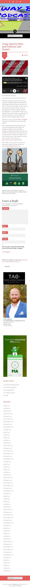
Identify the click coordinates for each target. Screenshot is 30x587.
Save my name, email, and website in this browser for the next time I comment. (13, 247)
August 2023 (8, 493)
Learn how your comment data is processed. (15, 260)
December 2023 (9, 483)
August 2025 (8, 429)
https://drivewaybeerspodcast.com (12, 140)
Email (4, 232)
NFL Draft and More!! (10, 387)
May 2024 (7, 469)
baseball (20, 190)
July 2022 (7, 528)
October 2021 (8, 552)
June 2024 (7, 467)
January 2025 (8, 448)
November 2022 (9, 517)
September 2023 (9, 491)
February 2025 (8, 445)
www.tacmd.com (7, 325)
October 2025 (8, 424)
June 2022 (7, 531)
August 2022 (8, 525)
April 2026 (7, 408)
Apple (19, 127)
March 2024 (8, 475)
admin (26, 55)
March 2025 (8, 443)
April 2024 (7, 472)
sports (9, 193)
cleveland (8, 191)
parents (6, 193)
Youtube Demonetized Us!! (12, 385)
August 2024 (8, 461)
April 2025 (7, 440)
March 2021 (8, 571)
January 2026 (8, 416)
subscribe (9, 125)
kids (3, 193)
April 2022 (7, 536)
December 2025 (9, 419)
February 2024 (8, 477)
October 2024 (8, 456)
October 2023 (8, 488)
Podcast (8, 190)
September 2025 (9, 427)
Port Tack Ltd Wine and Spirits (18, 119)
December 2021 (9, 547)
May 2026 (7, 405)
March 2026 (8, 411)
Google (4, 129)
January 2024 (8, 480)
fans (12, 191)
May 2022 (7, 533)
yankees (14, 193)
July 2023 (7, 496)
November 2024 (9, 453)
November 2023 (9, 485)
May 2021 (7, 565)
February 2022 (8, 541)
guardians (20, 191)
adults (16, 190)
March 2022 (8, 539)
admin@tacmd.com (8, 322)
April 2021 (7, 568)
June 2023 (7, 499)
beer (23, 190)
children (4, 191)
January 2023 (8, 512)
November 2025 (9, 421)
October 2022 (8, 520)
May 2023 (7, 501)
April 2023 (7, 504)
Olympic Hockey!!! (10, 393)
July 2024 (7, 464)
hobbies (25, 191)
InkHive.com (16, 584)
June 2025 (7, 435)
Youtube (4, 133)
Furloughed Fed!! (9, 390)
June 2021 (7, 563)
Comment (5, 208)
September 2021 (9, 555)
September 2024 (9, 459)
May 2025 (7, 437)
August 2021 (8, 557)
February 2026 (8, 413)
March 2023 (8, 507)
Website (4, 239)
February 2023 (8, 509)
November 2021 (9, 549)
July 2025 (7, 432)
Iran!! (6, 395)
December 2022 (9, 515)
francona (16, 191)
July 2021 (7, 560)
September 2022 (9, 523)
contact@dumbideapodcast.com (11, 146)
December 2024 (9, 451)
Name (4, 226)
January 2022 (8, 544)
